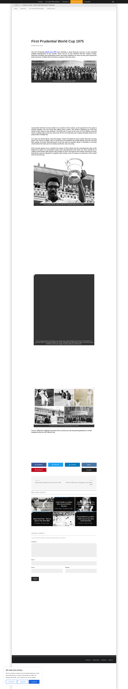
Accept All (34, 681)
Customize (11, 681)
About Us (110, 660)
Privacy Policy (96, 660)
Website (67, 567)
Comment (34, 541)
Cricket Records (52, 1)
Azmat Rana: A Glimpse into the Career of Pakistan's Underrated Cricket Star (49, 5)
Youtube (87, 1)
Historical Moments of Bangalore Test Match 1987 (79, 482)
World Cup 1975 (38, 45)
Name (33, 559)
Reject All (22, 681)
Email (33, 567)
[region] (22, 676)
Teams (65, 1)
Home (40, 1)
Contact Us (88, 660)
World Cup (76, 1)
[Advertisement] (64, 23)
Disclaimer (103, 660)
